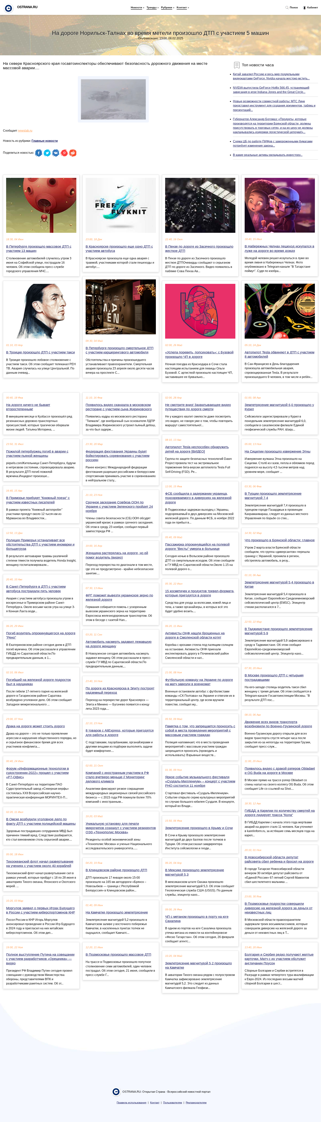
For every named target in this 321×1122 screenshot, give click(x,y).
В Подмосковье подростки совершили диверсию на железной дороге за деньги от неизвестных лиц (278, 908)
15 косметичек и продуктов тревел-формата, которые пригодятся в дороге (199, 593)
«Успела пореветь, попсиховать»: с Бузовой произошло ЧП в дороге (199, 354)
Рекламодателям (196, 1102)
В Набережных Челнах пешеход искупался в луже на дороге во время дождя (279, 248)
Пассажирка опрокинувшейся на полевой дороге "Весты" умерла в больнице (197, 547)
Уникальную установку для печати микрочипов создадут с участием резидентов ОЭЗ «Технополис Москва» (121, 828)
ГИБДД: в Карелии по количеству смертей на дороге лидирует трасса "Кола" (280, 813)
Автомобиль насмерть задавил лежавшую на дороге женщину (119, 644)
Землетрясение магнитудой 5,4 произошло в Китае (279, 584)
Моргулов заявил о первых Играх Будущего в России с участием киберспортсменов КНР (40, 910)
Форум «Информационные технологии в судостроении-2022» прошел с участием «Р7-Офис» (37, 773)
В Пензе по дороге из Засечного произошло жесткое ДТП (199, 249)
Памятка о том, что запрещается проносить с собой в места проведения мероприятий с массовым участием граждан (200, 730)
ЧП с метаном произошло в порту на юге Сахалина (196, 919)
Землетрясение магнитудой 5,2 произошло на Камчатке (198, 965)
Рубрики (166, 7)
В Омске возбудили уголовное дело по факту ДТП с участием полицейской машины (41, 821)
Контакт (182, 7)
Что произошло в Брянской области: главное (280, 540)
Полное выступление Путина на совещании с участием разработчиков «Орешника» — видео (40, 959)
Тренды (152, 7)
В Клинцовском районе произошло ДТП (116, 870)
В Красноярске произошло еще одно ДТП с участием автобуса (119, 249)
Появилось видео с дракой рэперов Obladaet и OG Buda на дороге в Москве (280, 771)
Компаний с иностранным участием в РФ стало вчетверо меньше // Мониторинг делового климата (117, 777)
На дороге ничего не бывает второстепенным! (28, 407)
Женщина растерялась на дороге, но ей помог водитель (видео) (117, 555)
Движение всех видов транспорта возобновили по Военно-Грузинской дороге (278, 724)
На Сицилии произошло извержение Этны (277, 451)
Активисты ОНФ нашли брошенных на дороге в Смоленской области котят (195, 635)
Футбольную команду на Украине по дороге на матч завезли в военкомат (199, 682)
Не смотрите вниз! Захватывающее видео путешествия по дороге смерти (198, 407)
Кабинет (312, 7)
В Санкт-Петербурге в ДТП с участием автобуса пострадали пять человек (36, 589)
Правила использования (131, 1102)
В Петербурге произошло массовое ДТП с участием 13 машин (38, 249)
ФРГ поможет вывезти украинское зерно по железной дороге (119, 597)
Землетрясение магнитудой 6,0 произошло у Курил (279, 407)
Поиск (293, 7)
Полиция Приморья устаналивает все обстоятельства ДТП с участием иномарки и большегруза (40, 544)
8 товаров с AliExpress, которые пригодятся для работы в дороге (120, 733)
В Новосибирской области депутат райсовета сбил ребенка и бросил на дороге (279, 859)
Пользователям (172, 1102)
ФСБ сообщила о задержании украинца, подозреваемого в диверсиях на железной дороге (198, 498)
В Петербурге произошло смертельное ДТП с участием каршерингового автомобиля (119, 350)
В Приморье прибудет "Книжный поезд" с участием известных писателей (38, 500)
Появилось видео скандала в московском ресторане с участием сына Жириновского (119, 407)
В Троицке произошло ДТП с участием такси (40, 352)
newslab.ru (25, 130)
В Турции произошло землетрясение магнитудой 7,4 (273, 496)
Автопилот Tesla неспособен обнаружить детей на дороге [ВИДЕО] (197, 449)
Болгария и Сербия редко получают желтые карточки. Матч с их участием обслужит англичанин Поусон (279, 959)
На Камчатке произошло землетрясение (117, 912)
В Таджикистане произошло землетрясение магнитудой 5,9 (278, 631)
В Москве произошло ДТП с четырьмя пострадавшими (274, 677)
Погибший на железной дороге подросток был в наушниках (38, 682)
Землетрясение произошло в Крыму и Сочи (199, 828)
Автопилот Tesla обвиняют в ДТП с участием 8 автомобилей (279, 354)
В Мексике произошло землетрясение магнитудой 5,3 (194, 872)
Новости (136, 7)
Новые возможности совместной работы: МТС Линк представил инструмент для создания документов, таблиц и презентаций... (274, 105)
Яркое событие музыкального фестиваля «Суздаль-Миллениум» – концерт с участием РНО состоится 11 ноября (200, 781)
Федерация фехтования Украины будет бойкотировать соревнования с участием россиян (117, 456)
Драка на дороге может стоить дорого (35, 726)
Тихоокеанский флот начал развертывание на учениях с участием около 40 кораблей (39, 864)
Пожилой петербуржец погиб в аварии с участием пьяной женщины (37, 454)
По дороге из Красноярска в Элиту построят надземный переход (120, 690)
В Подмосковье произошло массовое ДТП (118, 954)
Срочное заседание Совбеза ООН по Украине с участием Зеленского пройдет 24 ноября (119, 506)
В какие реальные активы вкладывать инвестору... (267, 154)
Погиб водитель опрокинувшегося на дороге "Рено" (40, 635)
